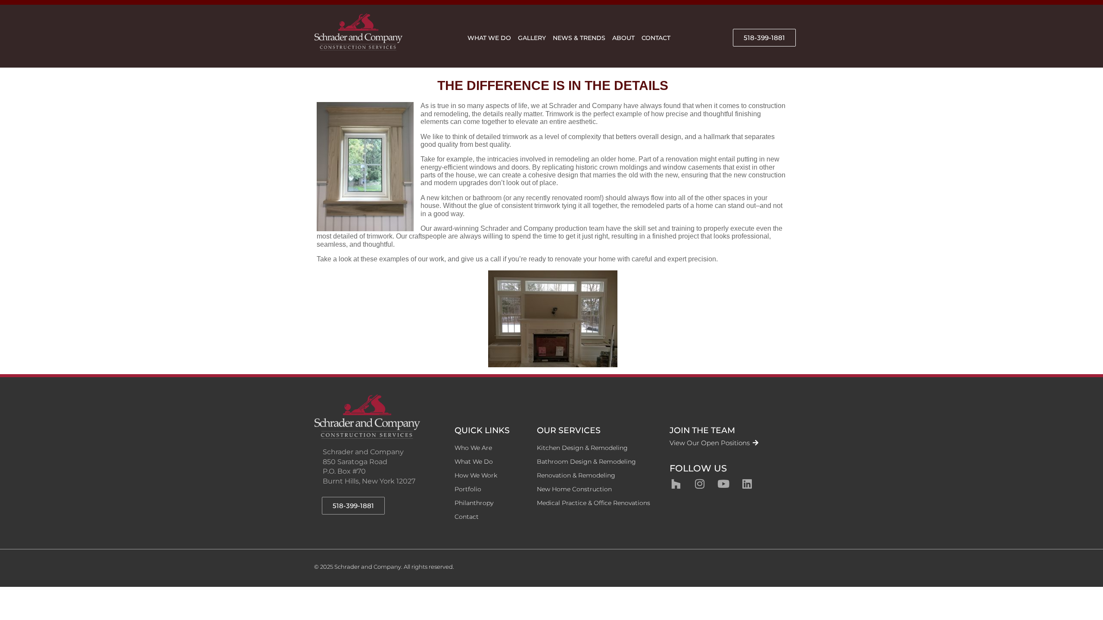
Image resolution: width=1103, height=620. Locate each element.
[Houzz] (676, 483)
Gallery (532, 38)
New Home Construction (574, 489)
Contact (656, 38)
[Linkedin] (747, 483)
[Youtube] (723, 483)
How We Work (476, 475)
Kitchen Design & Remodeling (582, 448)
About (623, 38)
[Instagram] (699, 483)
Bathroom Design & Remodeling (586, 461)
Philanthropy (474, 503)
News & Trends (579, 38)
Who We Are (473, 448)
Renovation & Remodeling (576, 475)
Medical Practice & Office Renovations (593, 503)
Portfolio (468, 489)
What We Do (489, 38)
